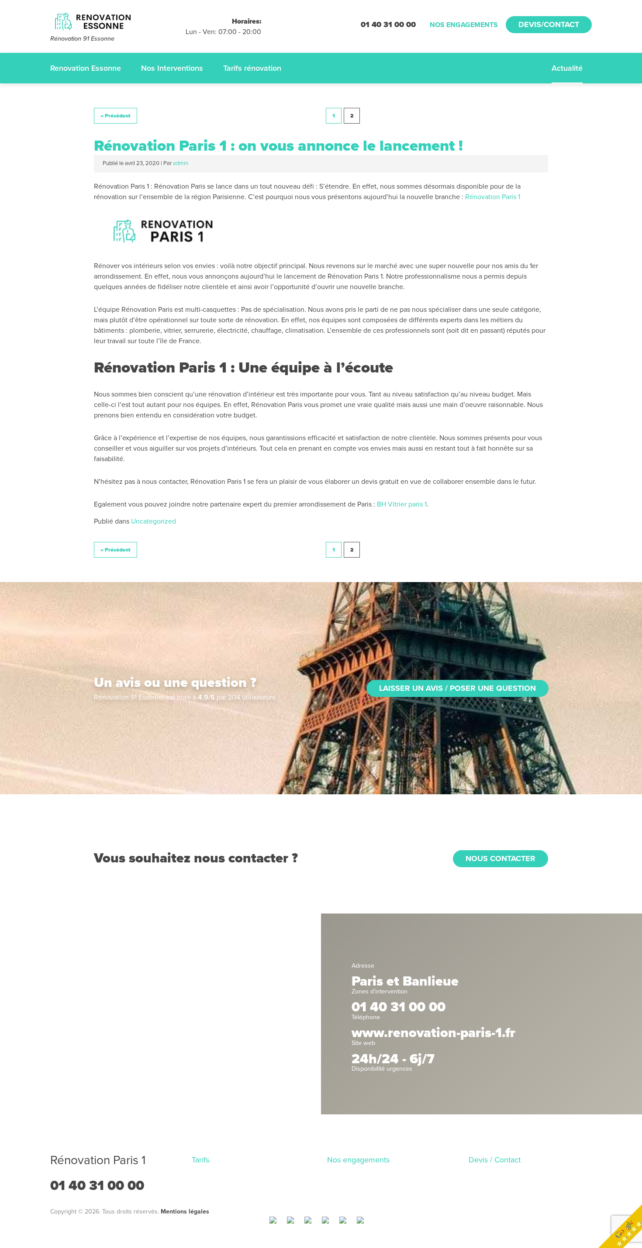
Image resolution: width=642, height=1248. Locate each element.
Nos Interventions (172, 68)
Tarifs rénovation (252, 68)
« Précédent (115, 116)
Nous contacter (500, 858)
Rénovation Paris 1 (492, 197)
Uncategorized (153, 521)
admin (180, 163)
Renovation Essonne (85, 68)
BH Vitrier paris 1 (402, 504)
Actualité (567, 68)
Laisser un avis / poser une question (457, 688)
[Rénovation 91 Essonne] (118, 21)
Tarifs (200, 1160)
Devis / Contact (495, 1160)
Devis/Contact (548, 24)
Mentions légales (185, 1211)
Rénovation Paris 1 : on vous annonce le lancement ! (278, 146)
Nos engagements (464, 25)
